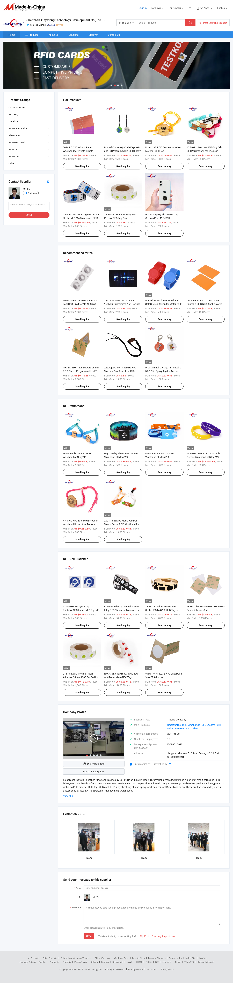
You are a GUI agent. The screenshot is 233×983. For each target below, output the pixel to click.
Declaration (152, 969)
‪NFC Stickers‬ (208, 724)
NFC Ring (13, 114)
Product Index (175, 958)
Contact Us (114, 34)
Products (33, 34)
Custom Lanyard (17, 107)
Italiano (94, 962)
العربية (129, 962)
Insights (202, 958)
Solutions (73, 34)
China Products (50, 958)
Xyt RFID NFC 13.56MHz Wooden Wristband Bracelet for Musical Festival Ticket (80, 524)
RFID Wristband (17, 142)
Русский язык (80, 962)
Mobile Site (190, 958)
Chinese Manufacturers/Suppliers (76, 958)
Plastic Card (15, 135)
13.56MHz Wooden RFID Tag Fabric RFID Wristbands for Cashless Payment (205, 151)
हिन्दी (157, 962)
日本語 (148, 962)
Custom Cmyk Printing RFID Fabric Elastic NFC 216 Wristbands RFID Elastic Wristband (81, 218)
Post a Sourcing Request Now (158, 936)
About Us (53, 34)
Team (89, 858)
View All (67, 796)
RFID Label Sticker (18, 128)
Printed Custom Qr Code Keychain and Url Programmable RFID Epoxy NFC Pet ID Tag (122, 151)
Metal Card (14, 121)
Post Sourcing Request (215, 22)
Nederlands (117, 962)
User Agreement (135, 969)
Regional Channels (156, 958)
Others (12, 163)
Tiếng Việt (189, 962)
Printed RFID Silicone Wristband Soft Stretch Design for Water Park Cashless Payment (163, 304)
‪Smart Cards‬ (174, 724)
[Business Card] (48, 181)
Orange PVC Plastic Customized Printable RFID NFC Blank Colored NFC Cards (204, 304)
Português (54, 962)
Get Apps (204, 8)
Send (89, 936)
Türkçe (178, 962)
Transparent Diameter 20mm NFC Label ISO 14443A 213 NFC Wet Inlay (80, 304)
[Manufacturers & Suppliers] (25, 7)
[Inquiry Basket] (190, 8)
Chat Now (32, 193)
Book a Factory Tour (94, 771)
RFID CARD (14, 156)
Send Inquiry (82, 166)
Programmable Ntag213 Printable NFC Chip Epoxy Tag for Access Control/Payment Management (163, 371)
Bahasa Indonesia (206, 962)
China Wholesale (102, 958)
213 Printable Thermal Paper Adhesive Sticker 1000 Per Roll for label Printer (80, 677)
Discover (93, 34)
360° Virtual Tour (96, 763)
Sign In (143, 8)
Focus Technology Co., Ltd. (94, 969)
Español (42, 962)
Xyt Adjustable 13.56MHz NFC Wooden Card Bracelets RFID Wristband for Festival (120, 371)
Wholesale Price (121, 958)
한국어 (139, 962)
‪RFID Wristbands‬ (191, 724)
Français (67, 962)
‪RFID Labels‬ (192, 728)
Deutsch (105, 962)
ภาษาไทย (167, 962)
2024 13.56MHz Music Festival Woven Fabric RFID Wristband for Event (121, 524)
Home (12, 34)
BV (169, 764)
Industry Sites (138, 958)
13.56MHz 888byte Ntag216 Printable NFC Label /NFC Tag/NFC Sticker (81, 610)
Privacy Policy (167, 969)
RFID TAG (14, 149)
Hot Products (33, 958)
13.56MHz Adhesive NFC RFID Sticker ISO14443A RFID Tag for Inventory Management (162, 610)
